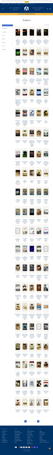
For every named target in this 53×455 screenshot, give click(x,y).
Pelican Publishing (17, 439)
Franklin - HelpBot (30, 434)
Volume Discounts (5, 440)
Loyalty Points (4, 434)
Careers (16, 442)
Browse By (15, 9)
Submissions (19, 3)
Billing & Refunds (42, 432)
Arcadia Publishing (17, 434)
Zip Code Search (16, 7)
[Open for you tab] (49, 448)
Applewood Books (17, 431)
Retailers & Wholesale (30, 431)
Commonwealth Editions (18, 440)
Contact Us (29, 437)
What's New (38, 9)
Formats (4, 49)
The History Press (17, 437)
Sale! (11, 7)
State (3, 35)
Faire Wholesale (29, 432)
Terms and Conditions (43, 440)
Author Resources (25, 3)
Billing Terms (42, 439)
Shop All (34, 7)
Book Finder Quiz (4, 442)
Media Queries (29, 439)
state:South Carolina (6, 25)
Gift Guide (3, 432)
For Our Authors (42, 434)
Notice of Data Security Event (44, 442)
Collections (3, 437)
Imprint (3, 42)
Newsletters (29, 442)
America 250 (40, 7)
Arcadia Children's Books (18, 432)
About (30, 3)
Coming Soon (4, 439)
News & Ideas (4, 3)
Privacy (41, 437)
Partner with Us (13, 3)
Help (33, 3)
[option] (26, 14)
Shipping (41, 431)
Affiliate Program (30, 443)
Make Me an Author (30, 440)
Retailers (8, 3)
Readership (4, 28)
